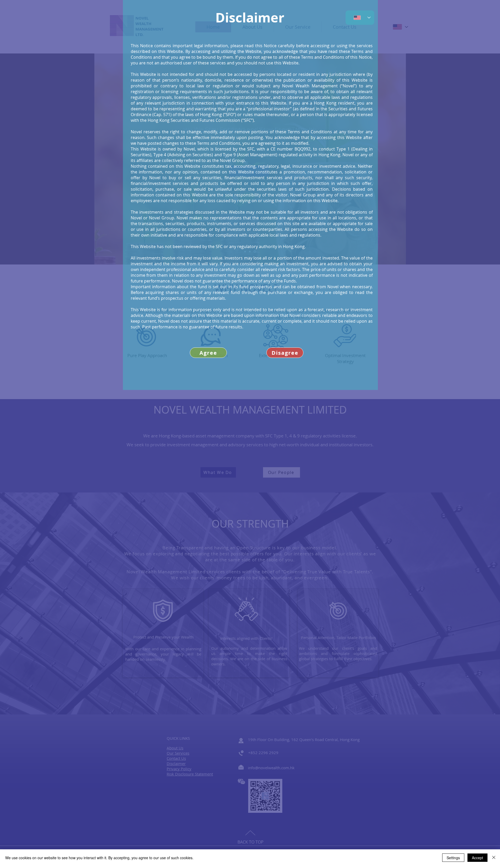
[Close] (494, 857)
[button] (284, 352)
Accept (477, 857)
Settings (453, 857)
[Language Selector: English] (360, 17)
